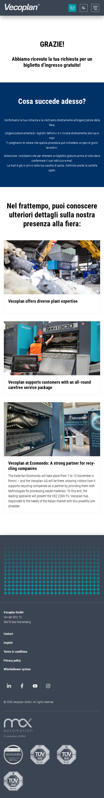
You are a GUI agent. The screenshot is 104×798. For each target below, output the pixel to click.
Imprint (8, 642)
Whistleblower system (17, 669)
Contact (8, 633)
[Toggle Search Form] (84, 8)
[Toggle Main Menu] (95, 8)
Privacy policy (12, 660)
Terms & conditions (15, 651)
